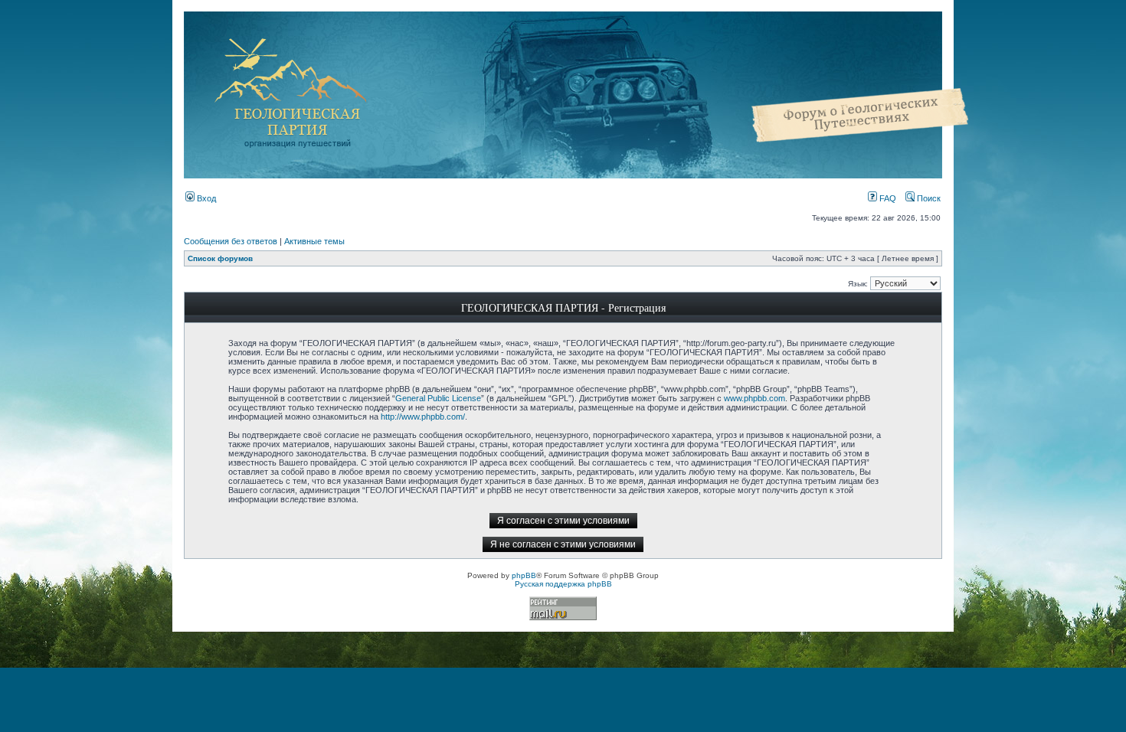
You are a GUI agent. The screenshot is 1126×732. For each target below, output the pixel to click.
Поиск (928, 198)
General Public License (438, 398)
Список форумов (220, 258)
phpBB (524, 575)
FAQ (886, 198)
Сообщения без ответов (230, 241)
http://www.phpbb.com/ (423, 416)
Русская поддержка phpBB (563, 584)
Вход (205, 198)
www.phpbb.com (754, 398)
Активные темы (314, 241)
